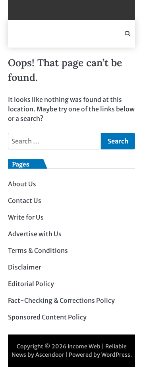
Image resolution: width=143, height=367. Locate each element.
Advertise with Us (35, 234)
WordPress (115, 354)
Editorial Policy (31, 284)
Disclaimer (24, 267)
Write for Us (26, 217)
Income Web (84, 346)
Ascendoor (49, 354)
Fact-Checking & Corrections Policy (61, 300)
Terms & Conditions (38, 250)
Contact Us (24, 201)
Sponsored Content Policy (47, 317)
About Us (22, 184)
